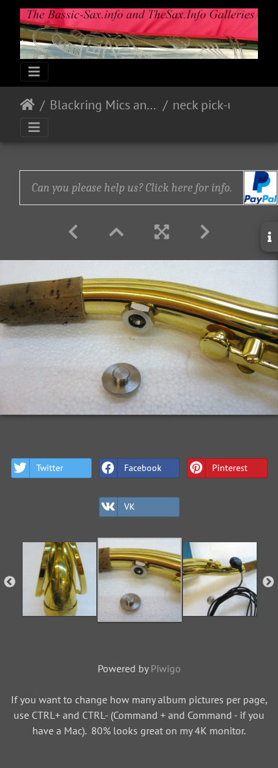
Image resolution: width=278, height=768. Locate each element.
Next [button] (268, 582)
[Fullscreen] (161, 232)
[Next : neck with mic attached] (205, 232)
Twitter (49, 468)
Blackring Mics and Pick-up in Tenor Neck (104, 104)
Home (27, 105)
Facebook (143, 468)
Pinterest (230, 468)
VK (129, 506)
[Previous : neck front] (73, 232)
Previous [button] (9, 582)
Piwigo (166, 668)
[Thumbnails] (116, 232)
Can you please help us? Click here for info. (132, 188)
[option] (59, 579)
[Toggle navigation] (34, 72)
